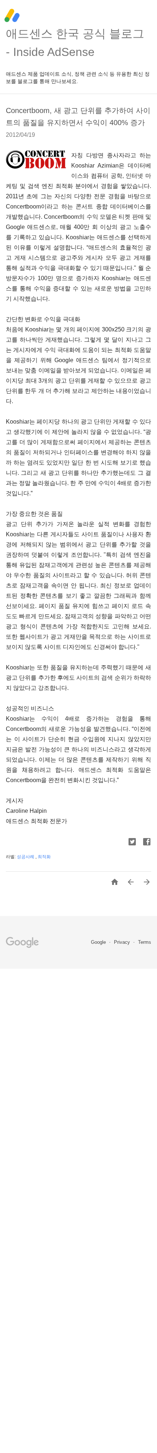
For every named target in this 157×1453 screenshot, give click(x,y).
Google (99, 942)
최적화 (44, 856)
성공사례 (26, 856)
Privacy (122, 942)
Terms (144, 942)
